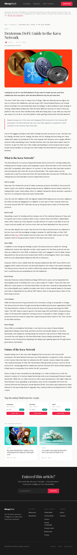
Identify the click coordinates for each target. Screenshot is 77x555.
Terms (60, 546)
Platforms (26, 4)
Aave (17, 235)
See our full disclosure (15, 15)
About (62, 512)
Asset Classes (48, 4)
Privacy (53, 546)
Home (6, 24)
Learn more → (15, 413)
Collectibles (48, 512)
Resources (36, 4)
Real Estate (48, 532)
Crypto (46, 519)
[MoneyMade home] (11, 4)
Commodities (48, 516)
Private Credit (49, 528)
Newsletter (32, 516)
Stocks (46, 535)
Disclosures (68, 546)
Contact (63, 516)
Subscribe (67, 4)
